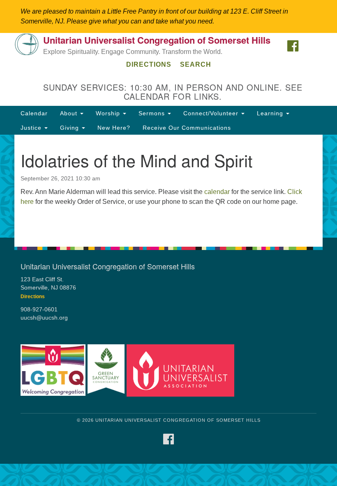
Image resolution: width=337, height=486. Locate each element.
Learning (271, 113)
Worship (109, 113)
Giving (70, 127)
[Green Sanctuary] (106, 370)
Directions (148, 64)
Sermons (152, 113)
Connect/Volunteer (211, 113)
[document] (168, 186)
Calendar (34, 113)
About (69, 113)
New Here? (113, 127)
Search (195, 64)
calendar (217, 191)
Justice (32, 127)
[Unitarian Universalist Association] (180, 370)
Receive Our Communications (187, 127)
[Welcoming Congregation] (53, 370)
